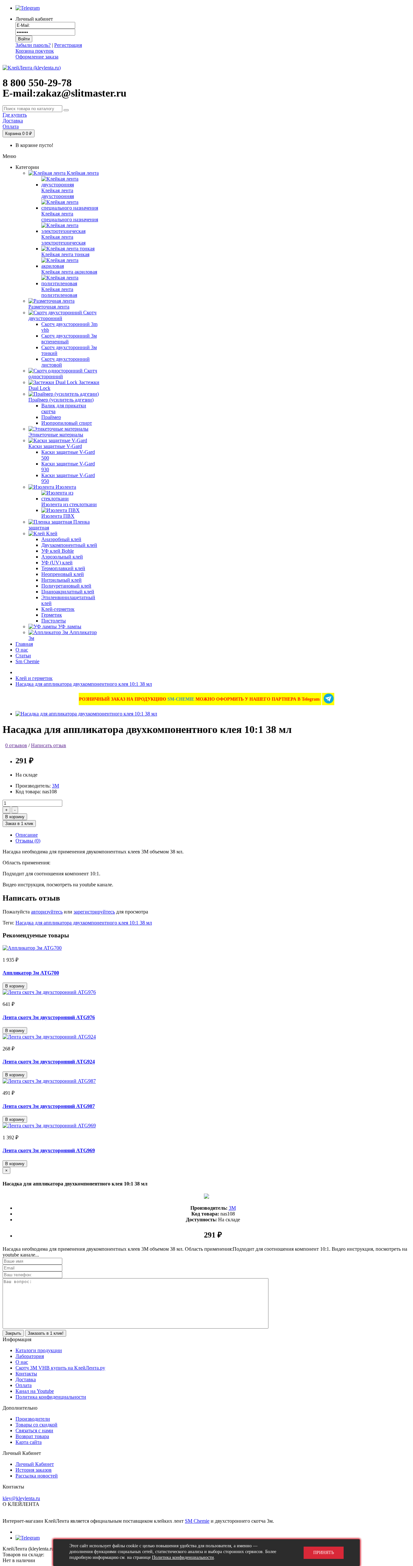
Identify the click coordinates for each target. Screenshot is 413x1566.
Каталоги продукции (38, 1350)
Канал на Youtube (34, 1391)
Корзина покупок (34, 51)
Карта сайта (28, 1442)
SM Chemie (197, 1521)
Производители (32, 1419)
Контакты (26, 1373)
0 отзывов (16, 745)
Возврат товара (32, 1436)
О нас (21, 1362)
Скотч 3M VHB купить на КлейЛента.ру (60, 1368)
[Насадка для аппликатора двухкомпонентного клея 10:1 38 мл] (86, 713)
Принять (323, 1552)
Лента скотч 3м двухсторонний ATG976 (49, 1017)
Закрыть (13, 1333)
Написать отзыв (48, 745)
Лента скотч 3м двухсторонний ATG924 (49, 1061)
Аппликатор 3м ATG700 (31, 973)
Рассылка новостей (36, 1475)
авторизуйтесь (47, 911)
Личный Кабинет (34, 1464)
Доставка (25, 1379)
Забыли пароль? (33, 45)
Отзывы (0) (27, 840)
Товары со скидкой (36, 1424)
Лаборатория (29, 1356)
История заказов (33, 1470)
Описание (26, 835)
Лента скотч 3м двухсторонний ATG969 (49, 1150)
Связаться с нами (34, 1430)
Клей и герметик (34, 678)
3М (55, 785)
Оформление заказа (36, 56)
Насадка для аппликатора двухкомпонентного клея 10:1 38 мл (83, 684)
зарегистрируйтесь (94, 911)
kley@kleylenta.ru (21, 1498)
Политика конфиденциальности (50, 1397)
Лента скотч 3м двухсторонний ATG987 (49, 1106)
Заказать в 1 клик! (46, 1333)
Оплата (23, 1385)
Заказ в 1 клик (19, 823)
